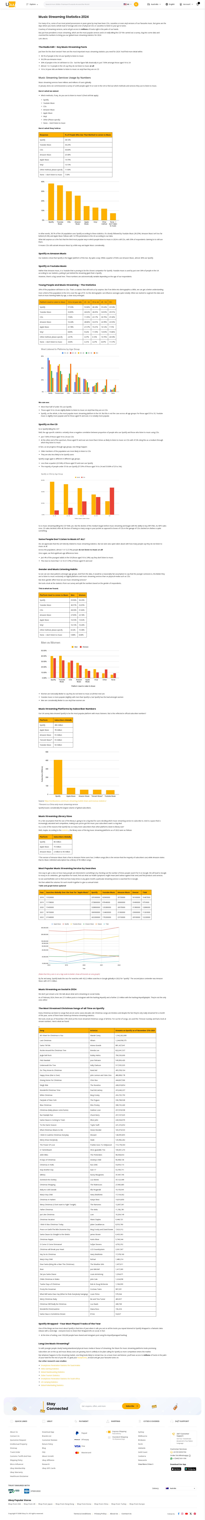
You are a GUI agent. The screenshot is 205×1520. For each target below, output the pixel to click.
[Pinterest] (195, 1514)
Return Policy (47, 1444)
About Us (14, 1432)
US (128, 4)
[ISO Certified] (30, 1491)
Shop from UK (29, 1504)
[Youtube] (186, 1514)
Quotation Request (18, 1440)
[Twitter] (191, 1514)
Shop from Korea (84, 1504)
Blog (44, 1448)
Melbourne (142, 1436)
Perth (140, 1444)
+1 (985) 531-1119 (179, 1458)
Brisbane (141, 1440)
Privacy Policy (100, 1514)
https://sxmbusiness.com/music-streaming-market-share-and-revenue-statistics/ (75, 801)
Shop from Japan (45, 1504)
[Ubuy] (10, 4)
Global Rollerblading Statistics (52, 1385)
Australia (173, 1488)
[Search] (136, 4)
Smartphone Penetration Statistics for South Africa (60, 1379)
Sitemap (13, 1448)
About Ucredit (48, 1456)
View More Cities (145, 1464)
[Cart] (197, 4)
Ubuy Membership (17, 1468)
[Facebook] (178, 1514)
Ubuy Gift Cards (48, 1468)
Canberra (142, 1456)
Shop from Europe (137, 1504)
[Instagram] (182, 1514)
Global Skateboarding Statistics (53, 1372)
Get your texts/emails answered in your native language (185, 1441)
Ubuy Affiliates (48, 1460)
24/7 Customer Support (183, 1435)
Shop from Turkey (118, 1504)
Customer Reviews (49, 1440)
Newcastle (142, 1460)
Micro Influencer (16, 1464)
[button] (186, 4)
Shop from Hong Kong (65, 1504)
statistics (65, 830)
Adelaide (141, 1448)
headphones (82, 1357)
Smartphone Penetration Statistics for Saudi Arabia (60, 1365)
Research (46, 1464)
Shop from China (101, 1504)
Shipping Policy (16, 1460)
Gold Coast (142, 1452)
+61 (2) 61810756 (179, 1452)
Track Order (15, 1452)
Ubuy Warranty (16, 1472)
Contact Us (14, 1436)
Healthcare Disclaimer (19, 1476)
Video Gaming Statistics (50, 1369)
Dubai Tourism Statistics (50, 1375)
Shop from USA (14, 1504)
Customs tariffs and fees (20, 1456)
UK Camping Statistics (49, 1382)
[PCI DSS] (13, 1491)
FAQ (43, 1452)
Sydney (141, 1432)
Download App (48, 1432)
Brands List (46, 1436)
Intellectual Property (18, 1444)
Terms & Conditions (82, 1514)
